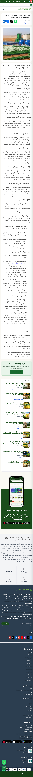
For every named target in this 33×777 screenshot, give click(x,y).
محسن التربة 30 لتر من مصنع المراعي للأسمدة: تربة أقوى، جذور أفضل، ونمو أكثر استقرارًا (13, 414)
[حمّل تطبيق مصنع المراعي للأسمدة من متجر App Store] (16, 523)
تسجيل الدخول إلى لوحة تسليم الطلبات (24, 734)
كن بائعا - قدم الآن (28, 725)
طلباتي (31, 708)
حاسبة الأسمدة (28, 681)
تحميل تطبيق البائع (28, 730)
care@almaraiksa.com (27, 698)
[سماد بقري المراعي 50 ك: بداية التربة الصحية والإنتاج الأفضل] (26, 425)
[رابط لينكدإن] (16, 637)
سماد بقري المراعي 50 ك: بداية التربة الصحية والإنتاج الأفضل (14, 423)
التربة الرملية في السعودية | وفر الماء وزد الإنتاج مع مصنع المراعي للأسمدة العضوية (13, 432)
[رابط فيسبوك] (31, 637)
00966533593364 (28, 694)
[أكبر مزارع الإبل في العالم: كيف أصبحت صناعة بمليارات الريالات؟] (26, 396)
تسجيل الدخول (29, 706)
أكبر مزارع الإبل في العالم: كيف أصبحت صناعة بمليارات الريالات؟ (14, 394)
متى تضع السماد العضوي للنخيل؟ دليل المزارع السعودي (14, 384)
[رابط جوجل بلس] (19, 637)
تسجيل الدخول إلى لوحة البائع (26, 727)
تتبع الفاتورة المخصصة (27, 715)
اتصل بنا (30, 655)
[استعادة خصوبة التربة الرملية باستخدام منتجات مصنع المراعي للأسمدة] (26, 463)
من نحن (30, 652)
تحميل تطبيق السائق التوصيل (26, 736)
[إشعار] (10, 774)
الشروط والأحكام (28, 658)
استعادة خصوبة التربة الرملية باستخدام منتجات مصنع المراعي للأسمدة (14, 461)
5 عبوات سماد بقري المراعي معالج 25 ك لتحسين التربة (14, 403)
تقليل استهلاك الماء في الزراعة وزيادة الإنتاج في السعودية (13, 452)
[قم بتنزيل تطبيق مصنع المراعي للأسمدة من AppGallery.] (7, 523)
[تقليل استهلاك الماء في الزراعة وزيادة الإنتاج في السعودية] (26, 454)
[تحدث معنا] (4, 768)
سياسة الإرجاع (29, 672)
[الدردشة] (4, 762)
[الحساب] (4, 774)
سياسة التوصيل (28, 666)
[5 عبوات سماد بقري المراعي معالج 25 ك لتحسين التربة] (26, 405)
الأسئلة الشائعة (28, 678)
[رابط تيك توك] (13, 637)
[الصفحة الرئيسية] (29, 774)
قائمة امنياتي (29, 711)
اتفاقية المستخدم (28, 675)
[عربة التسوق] (16, 774)
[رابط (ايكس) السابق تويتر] (28, 637)
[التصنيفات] (23, 774)
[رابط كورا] (10, 637)
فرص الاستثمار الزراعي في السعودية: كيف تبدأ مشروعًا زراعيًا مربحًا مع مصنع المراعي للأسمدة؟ (13, 443)
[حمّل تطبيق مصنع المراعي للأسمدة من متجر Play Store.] (25, 523)
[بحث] (2, 8)
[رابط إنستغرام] (25, 637)
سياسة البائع (29, 663)
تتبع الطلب (30, 713)
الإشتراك (5, 624)
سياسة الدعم (29, 669)
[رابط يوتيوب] (22, 637)
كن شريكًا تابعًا (29, 717)
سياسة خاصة (29, 661)
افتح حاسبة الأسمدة (16, 372)
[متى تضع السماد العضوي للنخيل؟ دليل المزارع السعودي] (26, 386)
